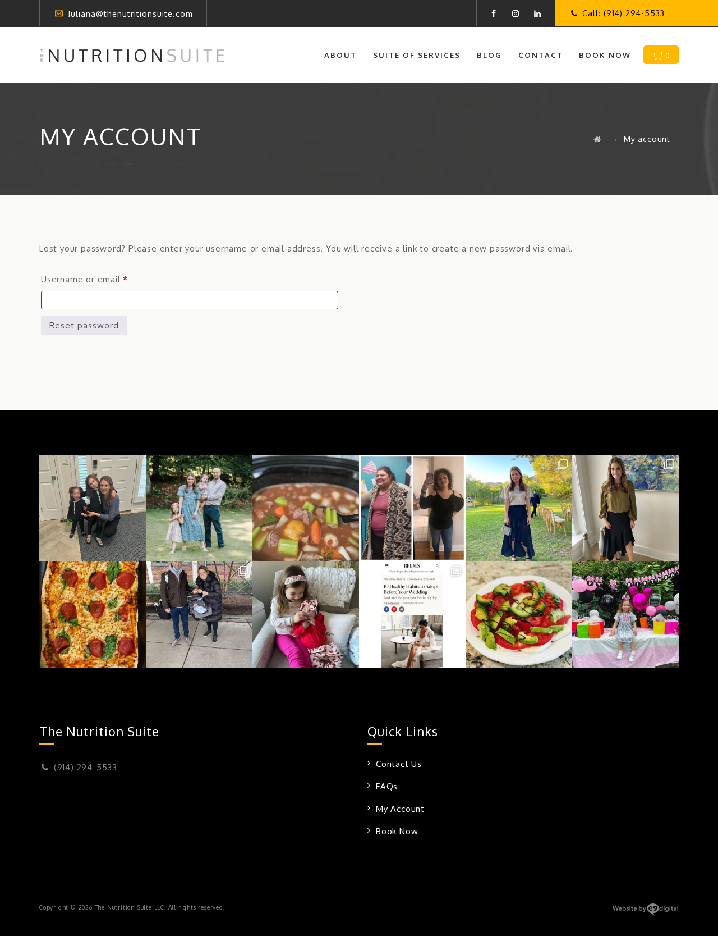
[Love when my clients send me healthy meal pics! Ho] (92, 614)
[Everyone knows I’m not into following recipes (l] (305, 508)
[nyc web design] (645, 913)
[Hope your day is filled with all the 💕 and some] (305, 614)
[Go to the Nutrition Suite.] (597, 139)
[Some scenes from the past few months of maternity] (199, 614)
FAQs (387, 786)
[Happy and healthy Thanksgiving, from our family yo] (92, 508)
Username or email (103, 279)
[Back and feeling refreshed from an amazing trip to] (519, 508)
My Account (400, 808)
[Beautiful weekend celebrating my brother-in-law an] (625, 508)
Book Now (605, 55)
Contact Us (399, 764)
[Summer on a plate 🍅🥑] (519, 614)
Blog (489, 55)
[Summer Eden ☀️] (625, 614)
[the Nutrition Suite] (132, 55)
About (340, 55)
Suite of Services (417, 55)
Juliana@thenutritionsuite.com (130, 14)
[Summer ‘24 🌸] (199, 508)
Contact (540, 55)
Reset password (84, 325)
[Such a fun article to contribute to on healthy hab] (412, 614)
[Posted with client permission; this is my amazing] (412, 508)
